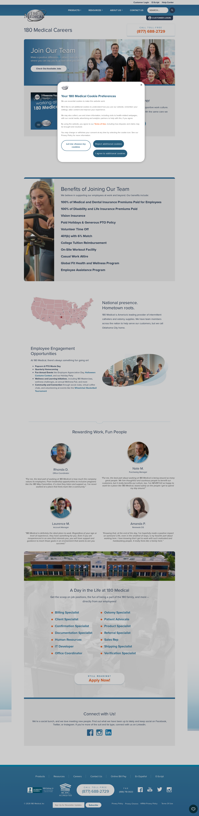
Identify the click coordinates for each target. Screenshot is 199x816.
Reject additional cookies (108, 143)
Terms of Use (100, 124)
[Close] (141, 85)
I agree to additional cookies (110, 153)
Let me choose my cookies (76, 145)
